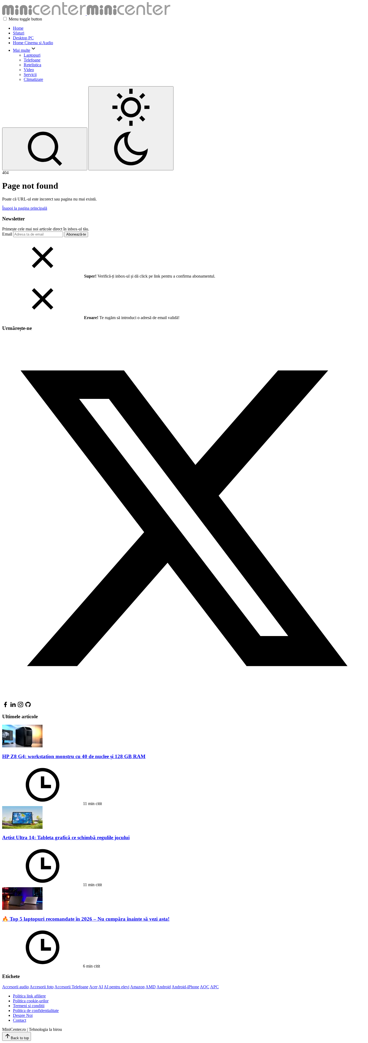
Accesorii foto (42, 987)
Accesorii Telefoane (71, 987)
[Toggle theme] (130, 128)
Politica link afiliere (29, 996)
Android (164, 987)
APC (214, 987)
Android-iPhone (185, 987)
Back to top (20, 1038)
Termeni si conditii (28, 1005)
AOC (204, 987)
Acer (93, 987)
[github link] (28, 706)
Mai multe (21, 50)
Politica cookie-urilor (30, 1001)
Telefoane (32, 60)
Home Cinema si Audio (33, 42)
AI (100, 987)
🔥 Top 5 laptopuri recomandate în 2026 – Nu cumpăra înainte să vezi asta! (85, 919)
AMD (150, 987)
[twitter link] (184, 698)
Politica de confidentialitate (36, 1010)
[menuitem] (189, 28)
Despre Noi (23, 1015)
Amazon (137, 987)
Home (18, 28)
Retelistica (32, 65)
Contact (19, 1020)
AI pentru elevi (116, 987)
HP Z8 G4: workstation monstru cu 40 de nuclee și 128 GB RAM (73, 756)
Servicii (30, 74)
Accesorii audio (15, 987)
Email (7, 234)
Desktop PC (23, 38)
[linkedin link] (13, 706)
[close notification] (42, 276)
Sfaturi (18, 33)
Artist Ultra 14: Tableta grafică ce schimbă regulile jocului (66, 837)
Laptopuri (32, 55)
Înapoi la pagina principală (24, 208)
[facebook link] (5, 706)
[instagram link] (20, 706)
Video (29, 69)
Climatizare (33, 79)
